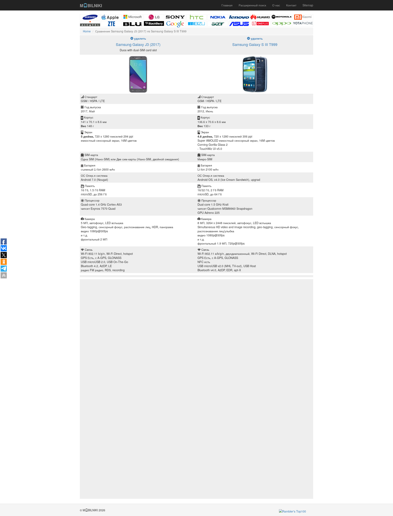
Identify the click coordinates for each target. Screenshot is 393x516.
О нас (276, 5)
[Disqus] (196, 340)
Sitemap (308, 5)
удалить (139, 38)
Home (87, 31)
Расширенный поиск (252, 5)
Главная (227, 5)
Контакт (291, 5)
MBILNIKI (91, 5)
